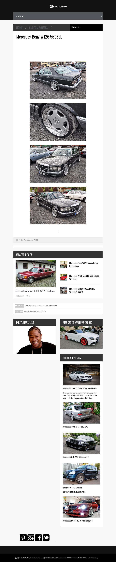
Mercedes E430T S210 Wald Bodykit (77, 520)
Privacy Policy (93, 558)
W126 (36, 240)
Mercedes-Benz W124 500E (35, 311)
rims (31, 240)
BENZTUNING (35, 558)
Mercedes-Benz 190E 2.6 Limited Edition (41, 306)
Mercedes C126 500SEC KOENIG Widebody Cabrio (82, 290)
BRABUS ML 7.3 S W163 (72, 487)
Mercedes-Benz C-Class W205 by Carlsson (80, 388)
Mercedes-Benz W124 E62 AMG (75, 426)
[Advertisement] (58, 50)
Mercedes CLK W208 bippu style (76, 457)
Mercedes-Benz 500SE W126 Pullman (35, 291)
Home (19, 27)
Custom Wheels (38, 27)
